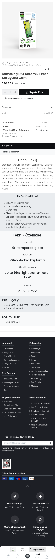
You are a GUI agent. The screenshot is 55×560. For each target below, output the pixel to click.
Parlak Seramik (22, 63)
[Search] (18, 556)
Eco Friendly (36, 382)
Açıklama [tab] (8, 145)
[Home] (8, 556)
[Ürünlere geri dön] (48, 69)
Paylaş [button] (30, 98)
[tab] (27, 152)
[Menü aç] (27, 556)
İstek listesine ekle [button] (13, 98)
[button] (50, 443)
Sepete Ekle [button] (36, 92)
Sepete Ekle (38, 549)
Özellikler (6, 107)
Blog (5, 390)
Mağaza (10, 63)
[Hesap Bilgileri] (46, 555)
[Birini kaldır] (4, 92)
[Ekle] (15, 92)
